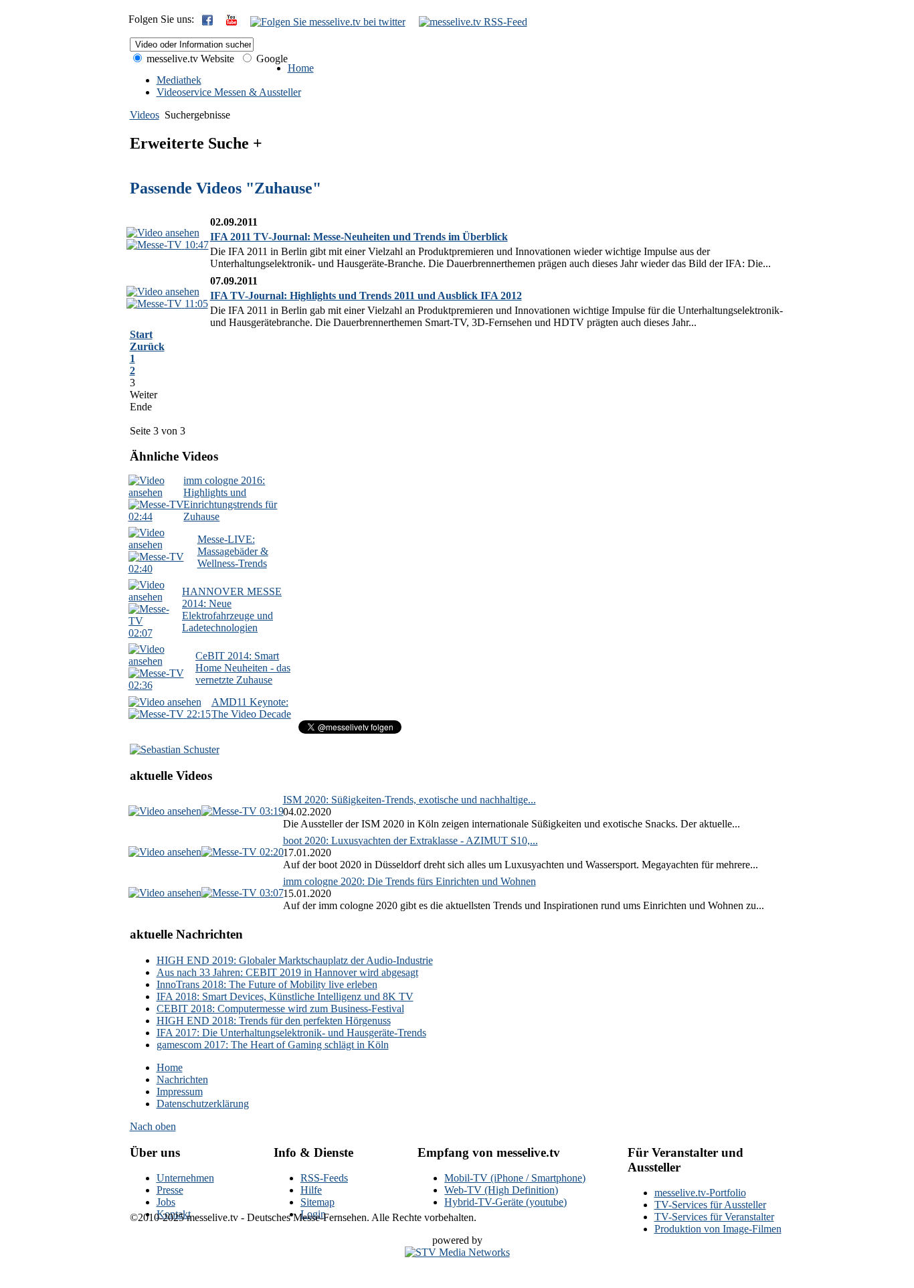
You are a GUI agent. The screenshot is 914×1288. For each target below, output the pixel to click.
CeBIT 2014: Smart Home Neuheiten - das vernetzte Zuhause (242, 668)
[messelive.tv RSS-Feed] (473, 21)
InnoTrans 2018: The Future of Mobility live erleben (267, 984)
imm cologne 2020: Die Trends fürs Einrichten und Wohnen (409, 881)
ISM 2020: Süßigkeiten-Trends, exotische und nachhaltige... (409, 799)
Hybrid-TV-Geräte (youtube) (505, 1202)
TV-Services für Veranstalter (714, 1216)
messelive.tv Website (189, 58)
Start (141, 334)
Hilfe (311, 1190)
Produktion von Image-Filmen (718, 1228)
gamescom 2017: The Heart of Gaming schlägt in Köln (273, 1044)
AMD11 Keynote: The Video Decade (251, 708)
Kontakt (174, 1214)
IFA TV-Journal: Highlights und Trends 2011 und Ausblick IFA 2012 (366, 295)
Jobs (166, 1202)
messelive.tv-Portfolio (700, 1192)
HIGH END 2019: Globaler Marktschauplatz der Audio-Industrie (295, 960)
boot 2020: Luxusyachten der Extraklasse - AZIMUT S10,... (410, 840)
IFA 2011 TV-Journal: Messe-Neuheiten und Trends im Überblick (359, 236)
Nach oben (153, 1126)
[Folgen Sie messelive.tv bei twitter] (327, 21)
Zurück (147, 346)
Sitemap (317, 1202)
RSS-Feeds (324, 1178)
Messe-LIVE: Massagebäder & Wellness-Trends (232, 551)
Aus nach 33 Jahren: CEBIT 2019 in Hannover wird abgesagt (287, 972)
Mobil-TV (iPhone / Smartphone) (514, 1178)
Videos (144, 114)
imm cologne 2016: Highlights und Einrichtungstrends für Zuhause (230, 498)
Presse (170, 1190)
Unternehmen (185, 1178)
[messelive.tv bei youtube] (231, 21)
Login (313, 1214)
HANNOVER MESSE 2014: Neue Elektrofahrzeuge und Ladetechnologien (232, 609)
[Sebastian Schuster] (174, 749)
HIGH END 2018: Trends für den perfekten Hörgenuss (274, 1020)
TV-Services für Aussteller (710, 1204)
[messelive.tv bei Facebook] (207, 21)
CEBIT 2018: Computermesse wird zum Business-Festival (280, 1008)
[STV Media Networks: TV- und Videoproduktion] (457, 1252)
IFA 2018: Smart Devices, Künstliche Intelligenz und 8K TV (285, 996)
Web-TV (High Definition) (501, 1190)
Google (271, 58)
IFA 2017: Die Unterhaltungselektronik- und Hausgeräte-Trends (291, 1032)
